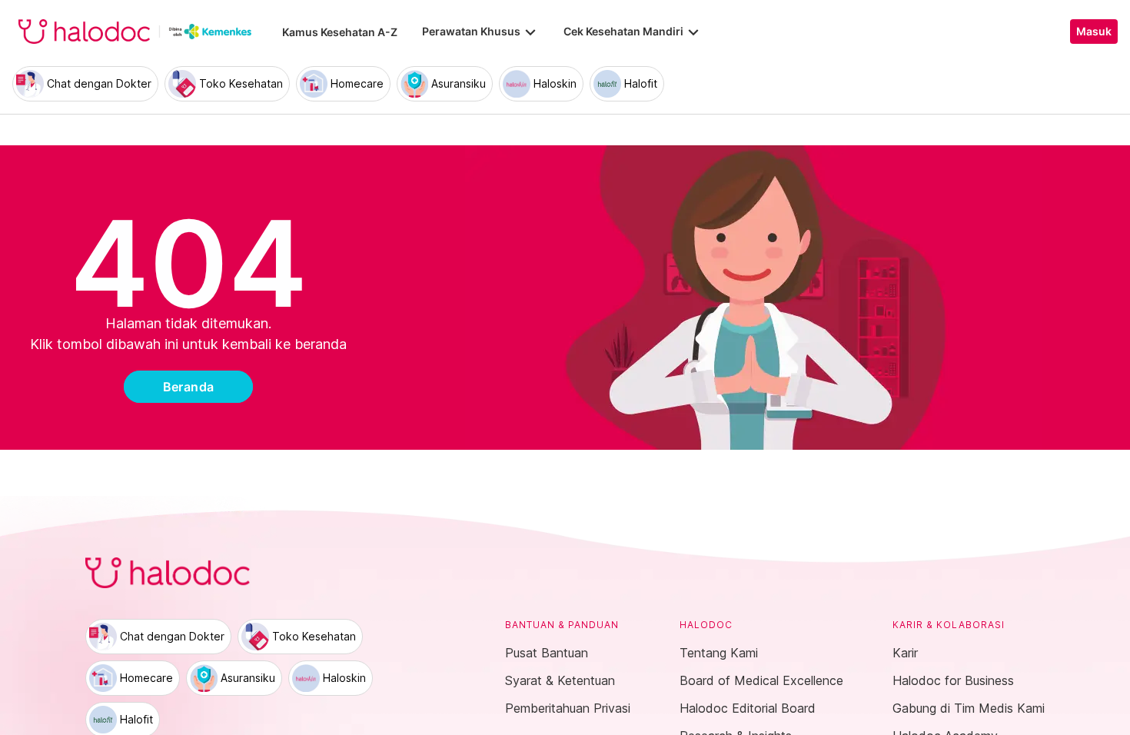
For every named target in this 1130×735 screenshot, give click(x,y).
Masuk (1094, 31)
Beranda (188, 386)
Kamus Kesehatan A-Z (339, 31)
